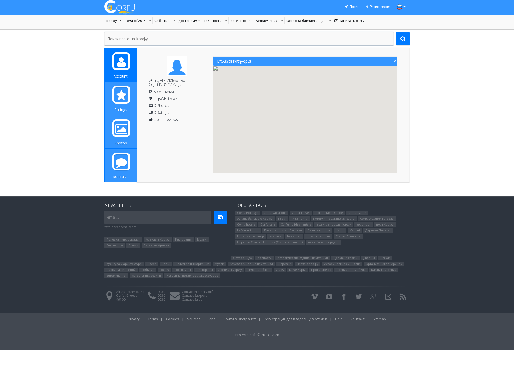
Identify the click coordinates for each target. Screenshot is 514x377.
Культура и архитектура (124, 264)
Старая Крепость (348, 236)
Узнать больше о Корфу (255, 218)
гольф (164, 270)
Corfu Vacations (275, 213)
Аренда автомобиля (351, 270)
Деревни (284, 264)
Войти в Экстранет (240, 319)
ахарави (275, 236)
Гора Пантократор (250, 236)
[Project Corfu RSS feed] (403, 296)
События (165, 21)
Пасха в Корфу (307, 264)
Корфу (115, 21)
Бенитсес (294, 236)
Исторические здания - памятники (302, 258)
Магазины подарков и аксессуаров (192, 275)
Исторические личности (342, 264)
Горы (166, 264)
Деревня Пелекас (378, 230)
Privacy (134, 319)
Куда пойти (299, 218)
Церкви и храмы (346, 258)
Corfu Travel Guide (329, 213)
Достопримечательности (200, 21)
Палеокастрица (319, 230)
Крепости (265, 258)
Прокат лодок (321, 270)
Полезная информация (123, 239)
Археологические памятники (251, 264)
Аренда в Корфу (157, 239)
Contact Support (194, 295)
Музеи (201, 239)
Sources (194, 319)
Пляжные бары (259, 270)
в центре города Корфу (333, 224)
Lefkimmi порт (248, 230)
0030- (162, 292)
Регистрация (379, 7)
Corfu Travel (301, 213)
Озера (151, 264)
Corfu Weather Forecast (377, 218)
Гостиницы (115, 245)
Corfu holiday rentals (296, 224)
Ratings (120, 109)
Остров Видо (242, 258)
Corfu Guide (357, 213)
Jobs (212, 319)
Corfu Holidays (247, 213)
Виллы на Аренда (156, 245)
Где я (282, 218)
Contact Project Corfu (198, 292)
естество (241, 21)
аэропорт (364, 224)
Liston (340, 230)
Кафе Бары (297, 270)
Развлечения (270, 21)
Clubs (280, 270)
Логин (354, 7)
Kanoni (355, 230)
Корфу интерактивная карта (333, 218)
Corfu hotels (246, 224)
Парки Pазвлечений (121, 270)
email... (113, 217)
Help (339, 319)
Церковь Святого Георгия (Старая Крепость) (270, 242)
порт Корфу (385, 224)
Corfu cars (267, 224)
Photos (120, 143)
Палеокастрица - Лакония (283, 230)
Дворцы (369, 258)
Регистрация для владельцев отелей (295, 319)
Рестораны (183, 239)
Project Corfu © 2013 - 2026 (257, 334)
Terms (153, 319)
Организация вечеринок (384, 264)
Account (121, 76)
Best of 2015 (139, 21)
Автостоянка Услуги (146, 275)
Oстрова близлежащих (306, 21)
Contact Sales (192, 299)
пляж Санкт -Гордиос (323, 242)
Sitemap (379, 319)
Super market (116, 275)
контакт (120, 176)
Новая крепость (318, 236)
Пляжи (133, 245)
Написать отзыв (350, 21)
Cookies (172, 319)
